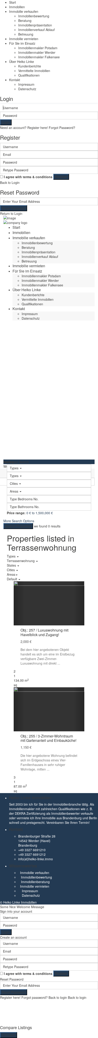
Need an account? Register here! (24, 127)
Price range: (16, 513)
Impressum (26, 84)
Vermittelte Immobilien (34, 70)
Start (12, 2)
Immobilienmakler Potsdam (37, 48)
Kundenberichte (29, 66)
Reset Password (13, 208)
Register (61, 177)
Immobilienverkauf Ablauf (36, 29)
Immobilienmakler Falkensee (39, 57)
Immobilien (17, 7)
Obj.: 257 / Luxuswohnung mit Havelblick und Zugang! (44, 632)
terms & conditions (37, 177)
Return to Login (11, 213)
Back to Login (10, 182)
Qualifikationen (29, 75)
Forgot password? (34, 997)
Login (6, 122)
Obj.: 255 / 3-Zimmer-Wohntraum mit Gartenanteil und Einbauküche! (48, 738)
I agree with (28, 177)
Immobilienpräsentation (35, 25)
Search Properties (18, 526)
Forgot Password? (62, 127)
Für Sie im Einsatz (22, 43)
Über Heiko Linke (21, 61)
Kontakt (14, 79)
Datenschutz (27, 89)
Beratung (24, 20)
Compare (8, 1035)
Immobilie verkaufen (23, 11)
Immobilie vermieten (23, 38)
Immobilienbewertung (33, 16)
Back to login (58, 997)
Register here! (10, 997)
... (58, 663)
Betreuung (25, 34)
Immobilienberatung (35, 881)
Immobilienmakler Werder (36, 52)
